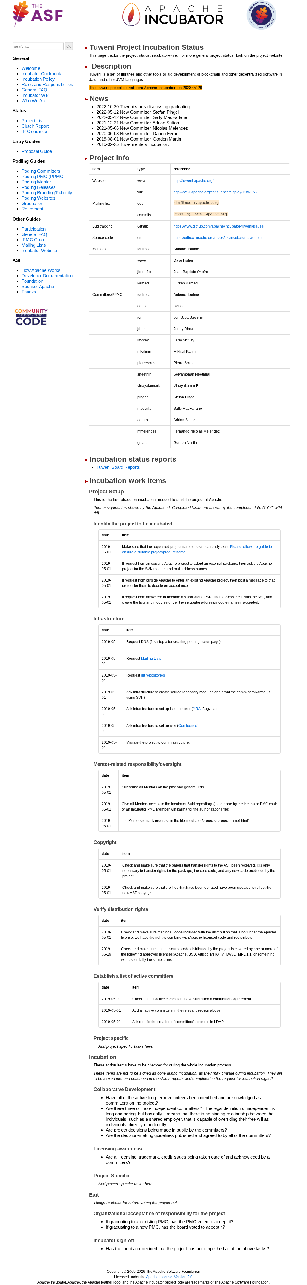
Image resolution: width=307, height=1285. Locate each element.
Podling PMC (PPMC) (43, 176)
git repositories (153, 675)
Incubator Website (39, 250)
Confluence (187, 726)
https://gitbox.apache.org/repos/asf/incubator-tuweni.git (218, 238)
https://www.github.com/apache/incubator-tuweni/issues (219, 226)
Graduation (32, 203)
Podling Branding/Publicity (47, 192)
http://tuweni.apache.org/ (193, 181)
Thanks (29, 291)
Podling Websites (38, 198)
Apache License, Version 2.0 (169, 1277)
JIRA (197, 709)
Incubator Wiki (35, 95)
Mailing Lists (34, 245)
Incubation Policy (38, 79)
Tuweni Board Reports (118, 467)
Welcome (31, 68)
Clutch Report (35, 126)
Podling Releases (39, 187)
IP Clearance (34, 131)
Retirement (32, 208)
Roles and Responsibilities (47, 84)
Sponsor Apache (38, 286)
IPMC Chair (33, 239)
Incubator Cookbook (41, 73)
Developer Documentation (47, 275)
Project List (32, 120)
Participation (34, 228)
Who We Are (34, 100)
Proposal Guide (37, 151)
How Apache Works (41, 270)
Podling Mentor (36, 181)
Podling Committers (41, 171)
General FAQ (34, 89)
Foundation (32, 281)
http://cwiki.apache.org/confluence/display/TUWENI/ (215, 192)
